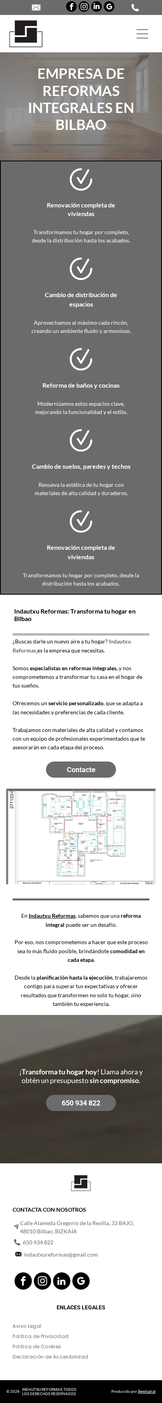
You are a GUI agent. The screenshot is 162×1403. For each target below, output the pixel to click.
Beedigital (147, 1391)
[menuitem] (81, 1328)
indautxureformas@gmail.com (61, 1254)
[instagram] (84, 7)
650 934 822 (38, 1242)
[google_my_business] (109, 7)
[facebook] (71, 7)
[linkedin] (96, 7)
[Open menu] (142, 34)
